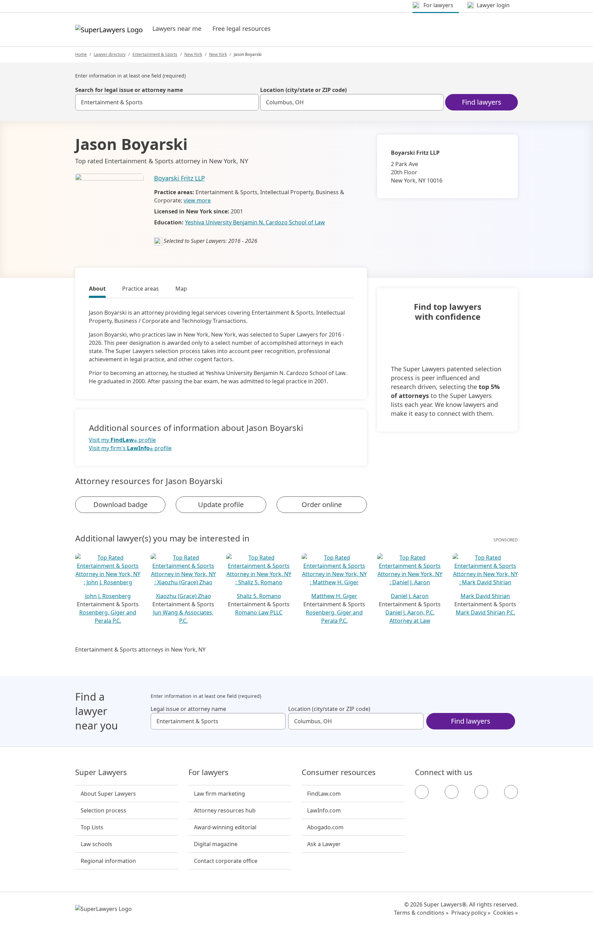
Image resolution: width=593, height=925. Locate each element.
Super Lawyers (101, 772)
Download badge (120, 504)
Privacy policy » (470, 912)
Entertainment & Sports (154, 54)
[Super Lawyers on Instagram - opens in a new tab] (451, 792)
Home (81, 54)
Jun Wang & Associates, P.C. (183, 616)
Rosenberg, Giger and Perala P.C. (107, 616)
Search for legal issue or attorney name (129, 90)
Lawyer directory (110, 54)
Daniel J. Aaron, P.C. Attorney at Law (409, 616)
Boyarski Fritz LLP (179, 178)
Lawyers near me (176, 28)
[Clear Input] (250, 102)
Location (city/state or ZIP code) (303, 90)
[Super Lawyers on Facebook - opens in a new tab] (422, 792)
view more (197, 200)
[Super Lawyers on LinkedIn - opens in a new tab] (511, 792)
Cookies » (505, 912)
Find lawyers (481, 102)
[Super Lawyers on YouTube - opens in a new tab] (481, 792)
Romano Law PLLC (258, 612)
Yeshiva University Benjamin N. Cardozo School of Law (255, 222)
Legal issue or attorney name (188, 709)
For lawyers (208, 772)
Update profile (221, 504)
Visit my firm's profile (130, 448)
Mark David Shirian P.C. (485, 612)
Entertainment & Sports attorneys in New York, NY (140, 649)
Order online (322, 504)
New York (193, 54)
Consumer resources (339, 772)
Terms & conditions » (421, 912)
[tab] (97, 289)
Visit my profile (122, 440)
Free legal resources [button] (241, 28)
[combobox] (167, 102)
